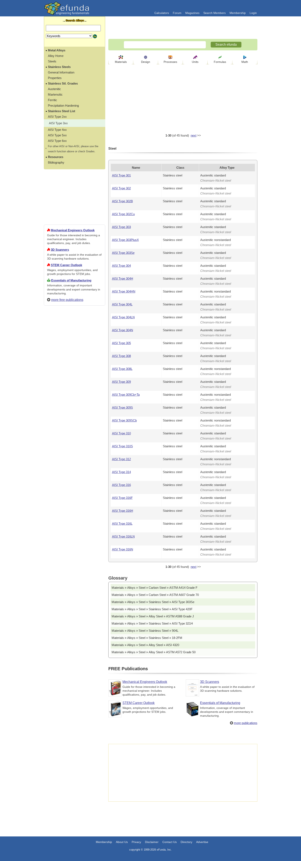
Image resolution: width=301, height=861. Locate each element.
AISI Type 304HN (123, 291)
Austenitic (54, 89)
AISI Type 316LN (123, 536)
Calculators (161, 13)
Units (195, 61)
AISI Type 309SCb (124, 420)
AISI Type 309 (121, 381)
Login (253, 13)
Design (145, 61)
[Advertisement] (74, 457)
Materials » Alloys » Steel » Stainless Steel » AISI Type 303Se (153, 602)
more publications (245, 723)
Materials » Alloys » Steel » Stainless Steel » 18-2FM (147, 638)
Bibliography (56, 162)
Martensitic (55, 94)
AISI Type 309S (122, 407)
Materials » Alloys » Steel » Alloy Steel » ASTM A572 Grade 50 (154, 652)
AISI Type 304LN (123, 317)
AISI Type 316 (121, 485)
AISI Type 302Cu (123, 214)
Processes (170, 61)
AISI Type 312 (121, 459)
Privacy (136, 842)
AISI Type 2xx (57, 116)
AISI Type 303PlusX (125, 240)
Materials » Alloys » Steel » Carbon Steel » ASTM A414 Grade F (154, 587)
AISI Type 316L (122, 523)
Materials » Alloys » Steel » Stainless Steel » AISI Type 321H (152, 623)
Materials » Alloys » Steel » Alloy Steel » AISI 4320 (145, 645)
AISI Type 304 (121, 265)
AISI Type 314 (121, 472)
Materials (121, 61)
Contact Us (169, 842)
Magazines (192, 13)
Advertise (202, 842)
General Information (61, 72)
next (193, 135)
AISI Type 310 (121, 433)
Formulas (220, 61)
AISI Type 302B (122, 201)
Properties (55, 78)
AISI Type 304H (122, 278)
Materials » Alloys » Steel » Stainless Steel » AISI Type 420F (152, 609)
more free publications (67, 300)
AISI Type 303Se (123, 252)
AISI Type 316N (122, 549)
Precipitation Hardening (63, 105)
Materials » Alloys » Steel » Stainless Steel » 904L (145, 630)
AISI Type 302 (121, 188)
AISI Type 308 (121, 356)
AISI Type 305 (121, 343)
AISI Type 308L (122, 369)
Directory (186, 842)
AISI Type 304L (122, 304)
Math (244, 61)
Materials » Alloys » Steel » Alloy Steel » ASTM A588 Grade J (153, 616)
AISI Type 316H (122, 510)
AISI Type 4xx (57, 129)
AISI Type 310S (122, 446)
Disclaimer (151, 842)
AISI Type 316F (122, 497)
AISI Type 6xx (57, 140)
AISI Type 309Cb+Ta (126, 394)
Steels (52, 61)
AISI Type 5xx (57, 135)
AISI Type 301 (121, 175)
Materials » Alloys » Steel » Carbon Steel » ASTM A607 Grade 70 (155, 595)
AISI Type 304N (122, 330)
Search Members (214, 13)
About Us (122, 842)
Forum (177, 13)
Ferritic (52, 100)
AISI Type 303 (121, 227)
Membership (238, 13)
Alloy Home (55, 56)
